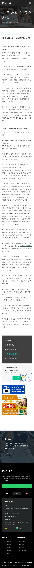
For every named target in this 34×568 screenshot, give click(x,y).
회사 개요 (21, 544)
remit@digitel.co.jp (14, 513)
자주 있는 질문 (22, 550)
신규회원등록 (7, 550)
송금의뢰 (6, 553)
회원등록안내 (7, 541)
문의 (17, 486)
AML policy (27, 565)
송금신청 (16, 377)
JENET (6, 565)
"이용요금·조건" (24, 248)
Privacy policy (19, 565)
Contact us (11, 565)
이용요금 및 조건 (8, 547)
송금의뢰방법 (7, 544)
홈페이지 (17, 311)
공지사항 (21, 547)
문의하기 (9, 453)
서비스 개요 (22, 541)
